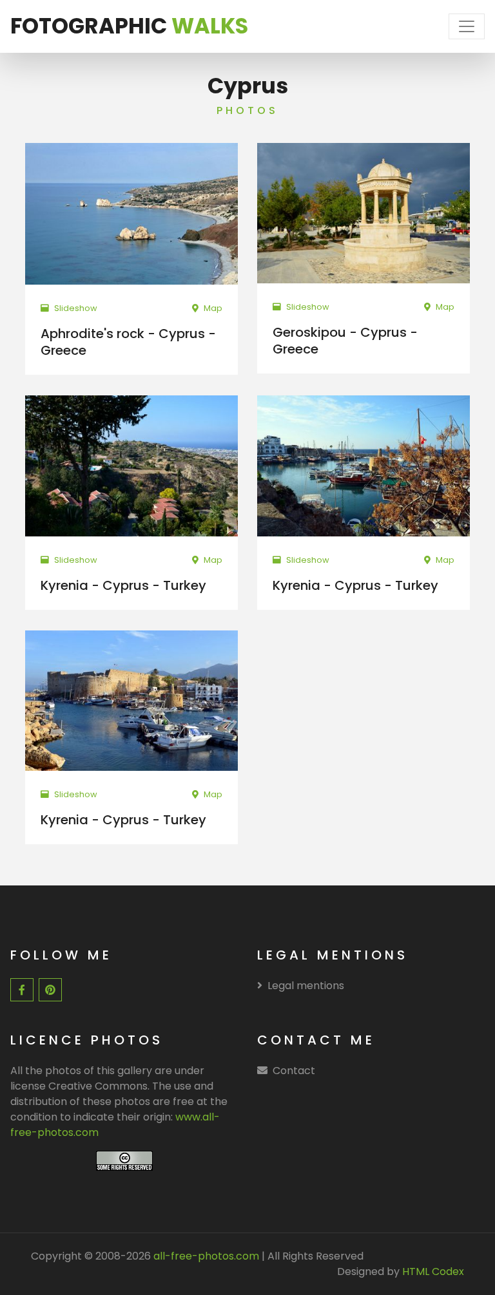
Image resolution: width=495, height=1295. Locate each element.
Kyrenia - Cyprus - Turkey (123, 585)
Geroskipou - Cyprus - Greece (345, 340)
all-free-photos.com (205, 1256)
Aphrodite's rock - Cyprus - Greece (128, 342)
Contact (294, 1070)
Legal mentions (305, 985)
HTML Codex (433, 1271)
